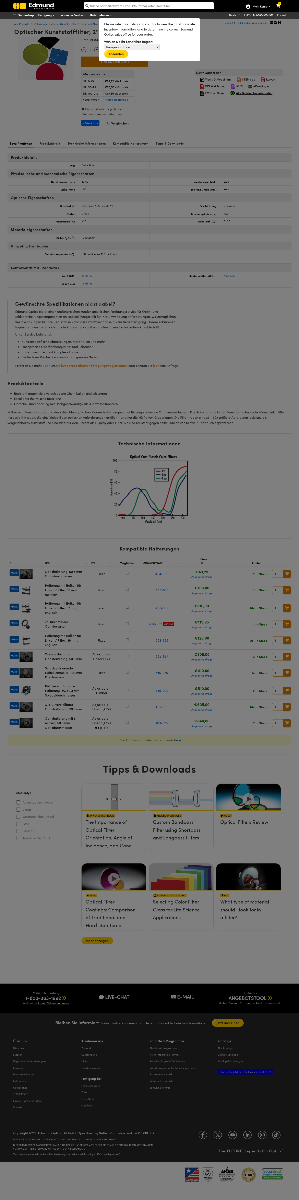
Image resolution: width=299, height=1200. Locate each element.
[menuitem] (28, 15)
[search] (149, 5)
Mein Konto (260, 6)
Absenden (116, 54)
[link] (280, 3)
